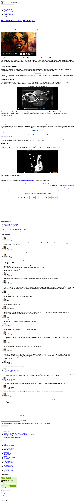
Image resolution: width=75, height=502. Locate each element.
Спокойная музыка (8, 465)
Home (5, 7)
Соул (25, 229)
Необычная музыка (8, 450)
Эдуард (8, 239)
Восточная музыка (8, 442)
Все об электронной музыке (8, 495)
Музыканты (6, 10)
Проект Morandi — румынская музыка (10, 231)
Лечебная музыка (8, 446)
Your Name (22, 415)
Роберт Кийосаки (8, 461)
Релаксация (6, 458)
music (16, 229)
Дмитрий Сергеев (62, 185)
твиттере (18, 175)
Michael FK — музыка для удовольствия (14, 432)
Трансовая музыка (8, 466)
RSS (2, 3)
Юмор (5, 471)
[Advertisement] (37, 25)
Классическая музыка (9, 445)
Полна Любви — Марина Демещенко (13, 435)
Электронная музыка (9, 469)
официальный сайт (55, 147)
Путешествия (7, 454)
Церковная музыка (8, 467)
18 (10, 229)
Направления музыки (9, 448)
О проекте (6, 452)
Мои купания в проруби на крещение (13, 437)
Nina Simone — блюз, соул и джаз (18, 20)
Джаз (7, 229)
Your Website (23, 420)
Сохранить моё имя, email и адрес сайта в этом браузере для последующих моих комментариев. (26, 423)
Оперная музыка (8, 453)
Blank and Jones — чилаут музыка (28, 231)
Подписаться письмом (9, 487)
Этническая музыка (8, 470)
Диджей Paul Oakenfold (9, 226)
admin (3, 229)
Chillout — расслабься (9, 11)
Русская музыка (7, 463)
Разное (5, 456)
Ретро (5, 460)
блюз (40, 61)
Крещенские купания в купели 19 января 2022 (15, 433)
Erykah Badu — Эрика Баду (10, 225)
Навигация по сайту (9, 9)
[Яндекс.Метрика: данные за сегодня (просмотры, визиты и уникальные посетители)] (5, 490)
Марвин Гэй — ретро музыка (11, 224)
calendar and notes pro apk (12, 370)
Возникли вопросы (8, 14)
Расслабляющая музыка (9, 457)
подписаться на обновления (27, 180)
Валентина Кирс (10, 387)
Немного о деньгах (8, 449)
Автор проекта (7, 13)
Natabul (8, 292)
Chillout (15, 29)
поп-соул (34, 83)
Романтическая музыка (9, 462)
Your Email (22, 418)
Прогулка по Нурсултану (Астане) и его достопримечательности (20, 434)
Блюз (19, 229)
